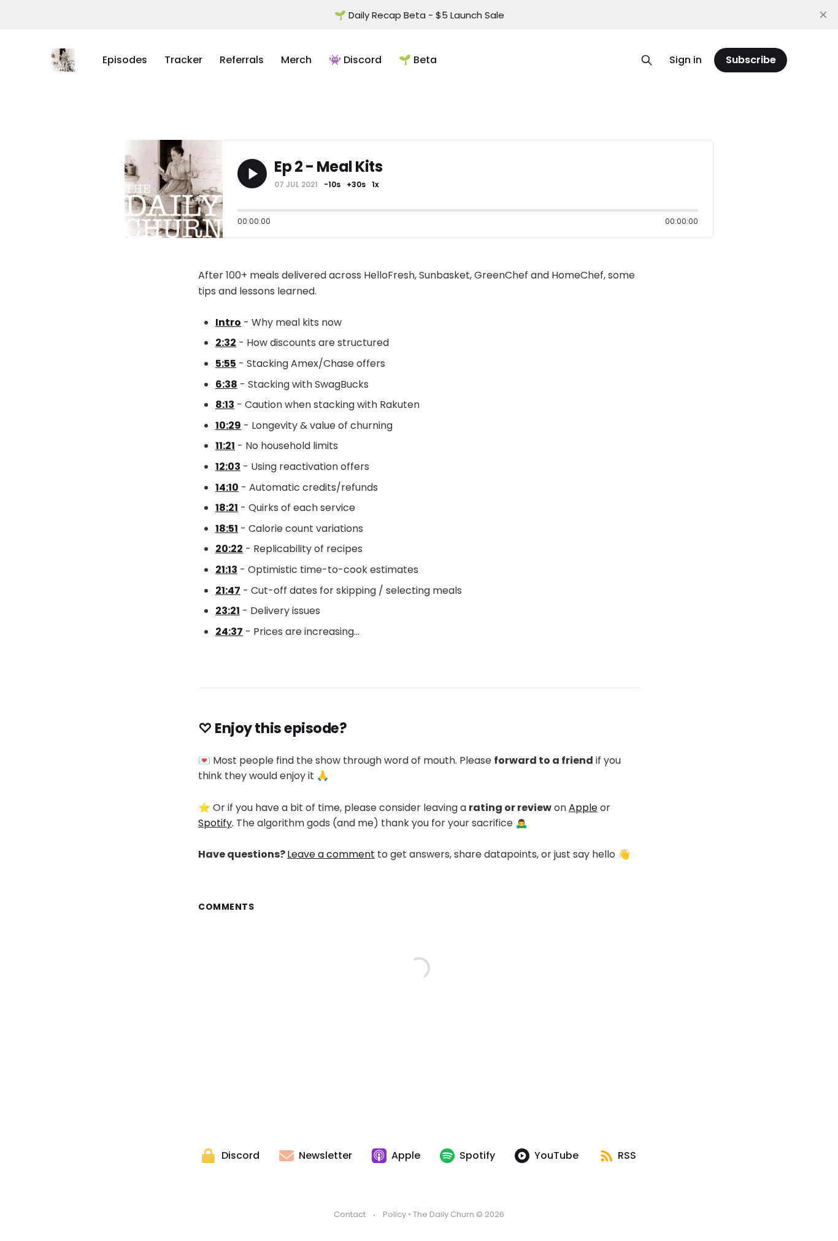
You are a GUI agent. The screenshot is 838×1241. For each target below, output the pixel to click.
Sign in (685, 60)
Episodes (124, 60)
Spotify (215, 823)
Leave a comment (331, 854)
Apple (583, 808)
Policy (394, 1214)
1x (375, 184)
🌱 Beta (418, 60)
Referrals (242, 60)
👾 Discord (355, 60)
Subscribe (751, 60)
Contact (350, 1214)
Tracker (183, 60)
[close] (823, 15)
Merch (296, 60)
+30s (356, 184)
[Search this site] (646, 60)
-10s (332, 184)
